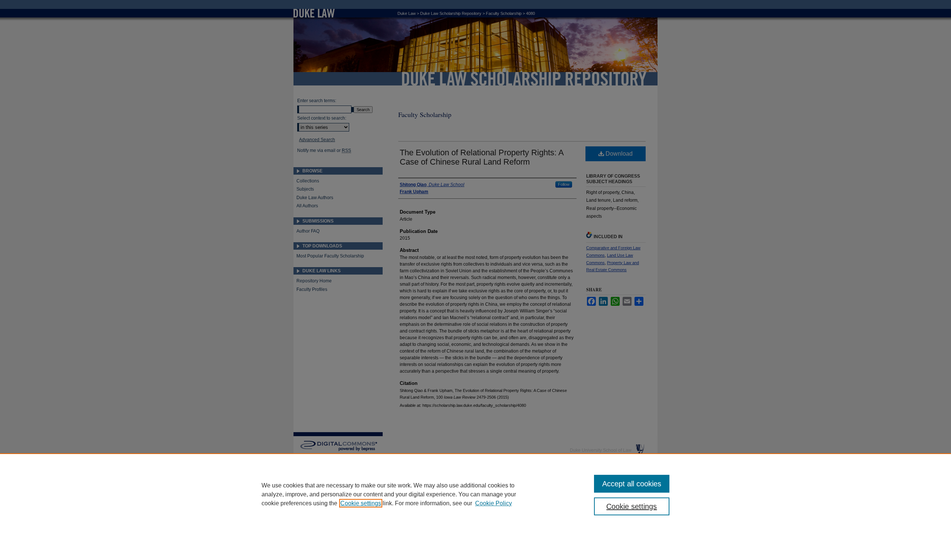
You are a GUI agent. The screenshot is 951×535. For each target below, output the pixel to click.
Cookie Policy (493, 503)
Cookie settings (360, 503)
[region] (475, 494)
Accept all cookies (631, 484)
